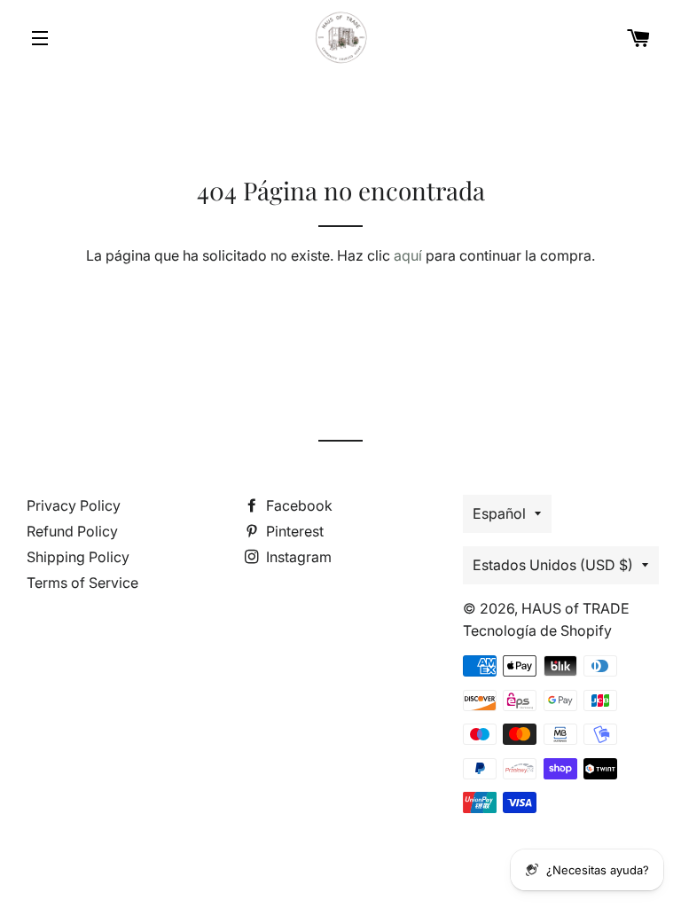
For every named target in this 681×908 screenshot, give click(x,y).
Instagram (297, 557)
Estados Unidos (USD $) (553, 565)
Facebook (297, 505)
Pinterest (293, 531)
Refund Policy (72, 531)
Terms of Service (82, 582)
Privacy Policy (74, 505)
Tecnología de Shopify (537, 630)
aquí (408, 255)
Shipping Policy (78, 557)
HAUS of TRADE (575, 608)
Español (499, 513)
